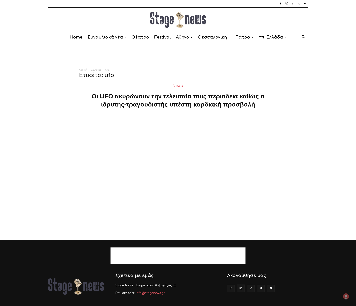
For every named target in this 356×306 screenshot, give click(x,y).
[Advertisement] (178, 55)
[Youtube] (305, 3)
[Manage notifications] (346, 296)
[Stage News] (178, 20)
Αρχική (83, 70)
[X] (299, 3)
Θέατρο (140, 37)
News (177, 86)
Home (76, 37)
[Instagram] (286, 3)
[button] (303, 37)
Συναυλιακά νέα (105, 37)
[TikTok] (293, 3)
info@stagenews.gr (150, 293)
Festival (162, 37)
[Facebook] (280, 3)
